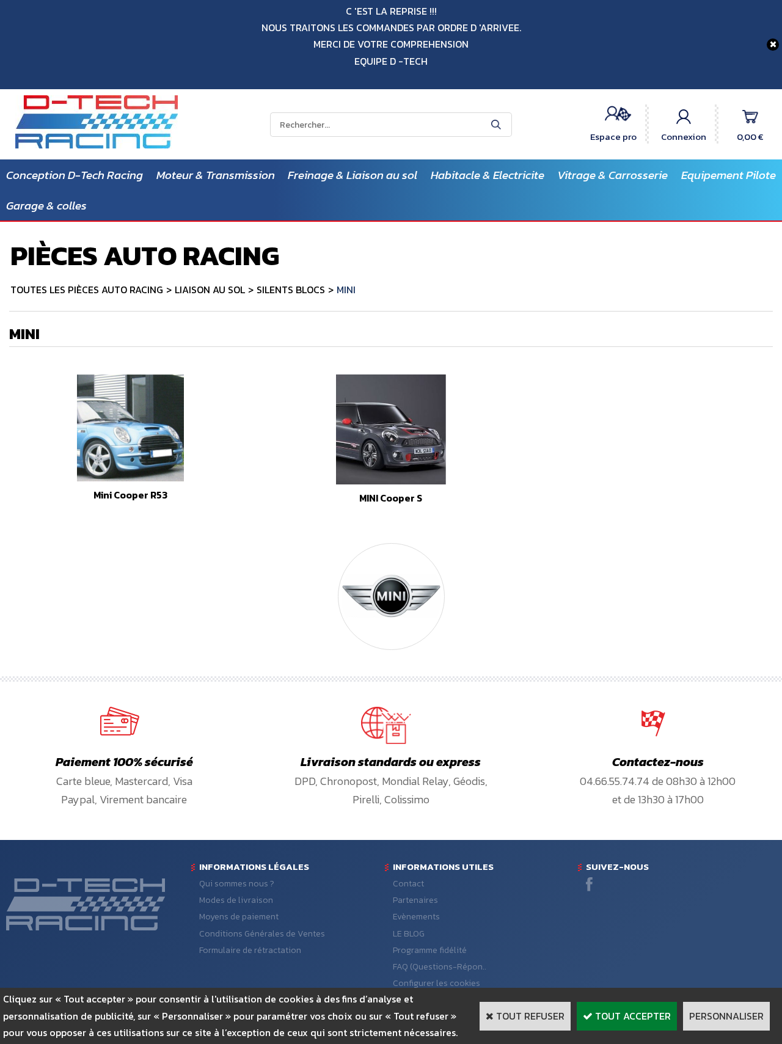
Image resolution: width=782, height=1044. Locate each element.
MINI (346, 289)
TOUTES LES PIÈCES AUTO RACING (86, 289)
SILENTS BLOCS (291, 289)
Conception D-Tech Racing (74, 175)
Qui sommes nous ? (236, 883)
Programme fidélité (430, 950)
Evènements (416, 916)
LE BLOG (409, 933)
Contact (408, 883)
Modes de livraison (236, 900)
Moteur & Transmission (215, 175)
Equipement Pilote (728, 175)
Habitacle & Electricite (487, 175)
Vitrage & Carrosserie (612, 175)
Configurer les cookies (436, 983)
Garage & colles (46, 205)
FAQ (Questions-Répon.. (439, 966)
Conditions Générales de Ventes (262, 933)
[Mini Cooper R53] (130, 477)
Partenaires (415, 900)
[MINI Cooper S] (391, 480)
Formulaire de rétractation (250, 950)
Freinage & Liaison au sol (352, 175)
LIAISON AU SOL (210, 289)
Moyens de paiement (239, 916)
